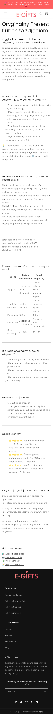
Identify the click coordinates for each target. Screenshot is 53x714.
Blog (7, 647)
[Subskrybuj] (45, 691)
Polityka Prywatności (15, 601)
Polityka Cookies (13, 607)
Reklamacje (10, 641)
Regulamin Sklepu (13, 595)
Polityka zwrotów (13, 613)
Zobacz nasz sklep (14, 554)
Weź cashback (12, 561)
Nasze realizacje (13, 557)
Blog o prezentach (14, 564)
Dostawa (9, 629)
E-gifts (18, 712)
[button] (5, 14)
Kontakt (8, 635)
